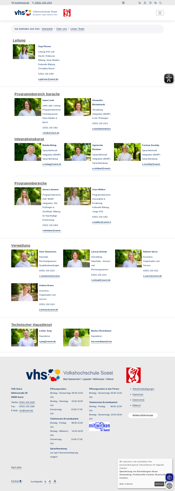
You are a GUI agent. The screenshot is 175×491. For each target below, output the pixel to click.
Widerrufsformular (142, 415)
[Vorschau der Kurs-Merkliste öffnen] (150, 3)
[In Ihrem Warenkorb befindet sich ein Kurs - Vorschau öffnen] (139, 3)
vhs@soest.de (26, 410)
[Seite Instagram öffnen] (123, 3)
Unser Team (77, 29)
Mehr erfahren (126, 484)
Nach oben (16, 467)
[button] (145, 3)
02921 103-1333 (27, 402)
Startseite (47, 29)
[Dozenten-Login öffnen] (155, 3)
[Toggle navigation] (160, 13)
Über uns (61, 29)
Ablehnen (159, 484)
